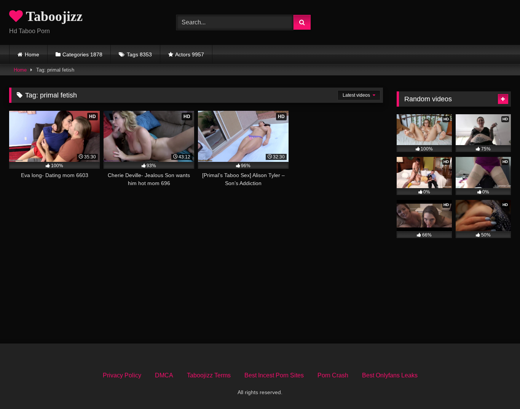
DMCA (164, 375)
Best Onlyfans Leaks (390, 375)
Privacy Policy (122, 375)
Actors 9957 (189, 54)
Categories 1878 (82, 54)
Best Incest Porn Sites (274, 375)
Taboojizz (53, 16)
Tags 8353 (139, 54)
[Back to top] (496, 386)
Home (32, 54)
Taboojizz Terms (209, 375)
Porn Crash (332, 375)
